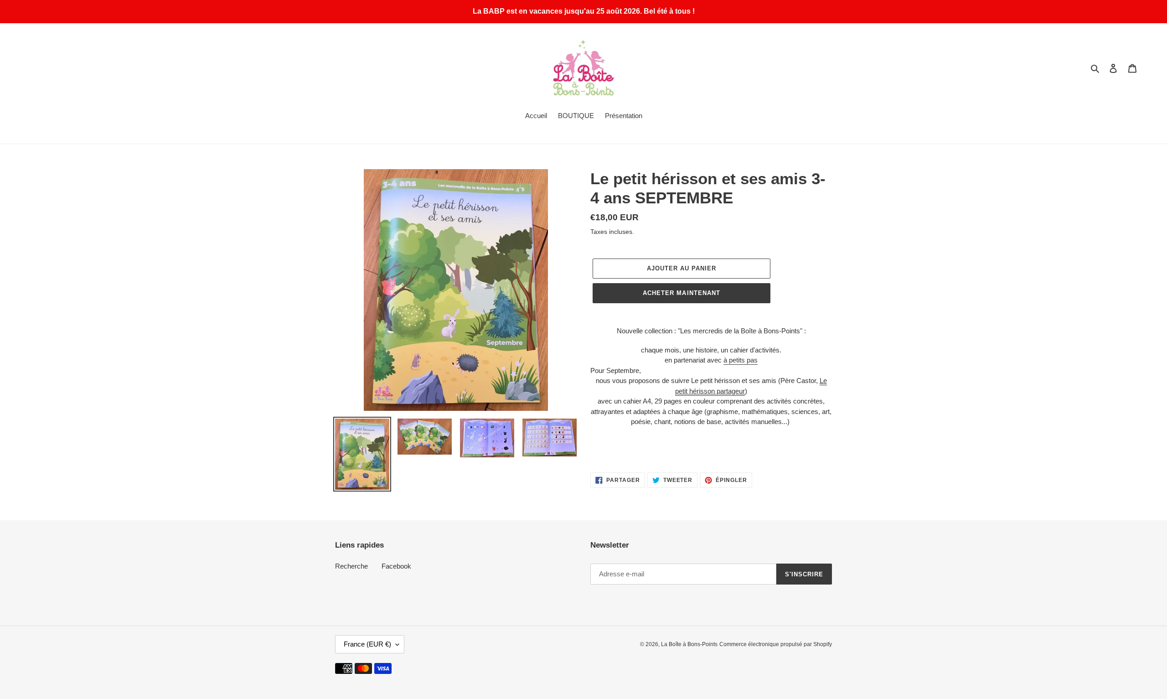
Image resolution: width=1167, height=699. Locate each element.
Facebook (396, 566)
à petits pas (740, 360)
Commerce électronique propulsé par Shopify (775, 644)
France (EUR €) (367, 644)
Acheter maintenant (681, 293)
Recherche (351, 566)
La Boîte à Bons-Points (689, 644)
